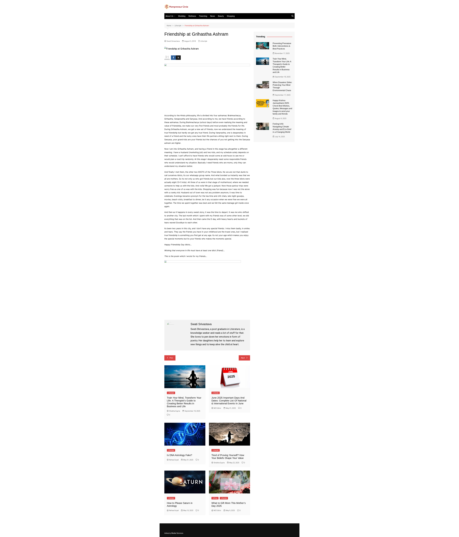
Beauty (221, 16)
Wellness (192, 16)
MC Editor (217, 408)
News (212, 16)
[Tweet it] (178, 57)
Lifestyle (203, 41)
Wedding (181, 16)
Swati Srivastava (173, 41)
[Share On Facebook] (173, 57)
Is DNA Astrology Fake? (179, 455)
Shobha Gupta (174, 411)
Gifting (215, 498)
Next (243, 358)
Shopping (231, 16)
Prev (171, 358)
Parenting (203, 16)
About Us (169, 16)
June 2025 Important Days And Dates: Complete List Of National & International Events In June (228, 400)
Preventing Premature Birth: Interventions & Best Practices (282, 46)
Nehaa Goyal (174, 460)
